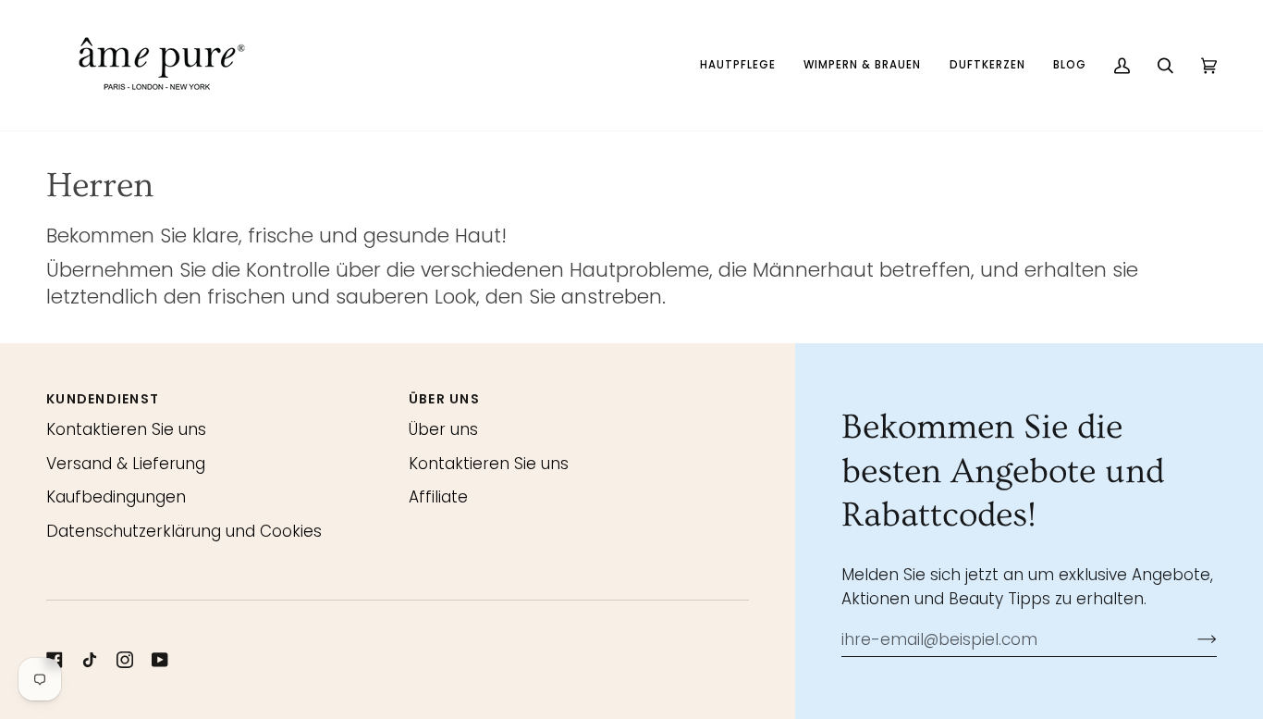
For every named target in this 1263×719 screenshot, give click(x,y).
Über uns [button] (444, 399)
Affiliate (438, 497)
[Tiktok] (89, 659)
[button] (738, 65)
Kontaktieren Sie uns (126, 429)
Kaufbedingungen (116, 497)
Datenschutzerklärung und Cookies (184, 531)
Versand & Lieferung (125, 463)
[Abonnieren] (1192, 639)
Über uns (443, 429)
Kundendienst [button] (102, 399)
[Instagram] (124, 659)
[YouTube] (160, 659)
